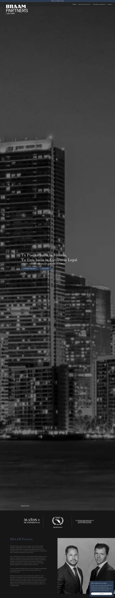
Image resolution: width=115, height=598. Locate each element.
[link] (17, 4)
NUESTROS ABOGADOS (29, 268)
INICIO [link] (74, 4)
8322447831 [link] (25, 506)
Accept (102, 593)
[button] (84, 4)
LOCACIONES (45, 268)
